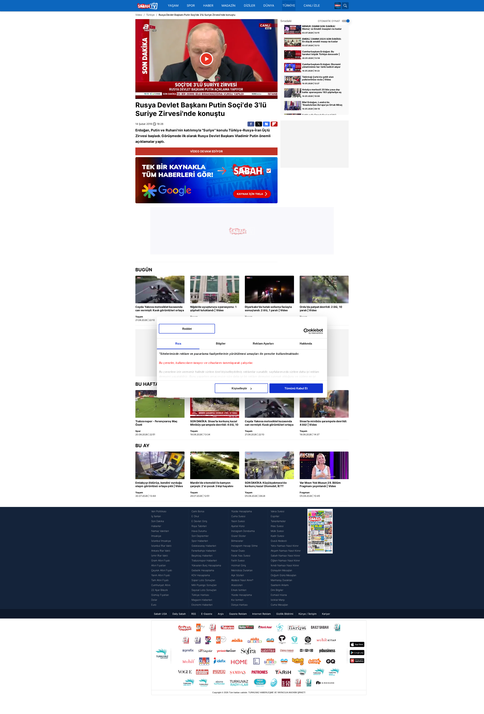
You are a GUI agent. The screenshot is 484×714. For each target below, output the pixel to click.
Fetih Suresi (238, 560)
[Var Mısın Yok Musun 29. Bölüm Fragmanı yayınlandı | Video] (324, 465)
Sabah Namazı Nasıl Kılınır (285, 555)
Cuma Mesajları (279, 604)
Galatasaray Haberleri (204, 545)
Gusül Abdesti (279, 540)
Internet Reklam (261, 613)
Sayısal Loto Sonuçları (204, 589)
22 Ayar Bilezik (159, 589)
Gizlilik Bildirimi (284, 613)
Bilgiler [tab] (221, 343)
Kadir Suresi (277, 535)
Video (138, 14)
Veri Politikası (158, 511)
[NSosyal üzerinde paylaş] (266, 124)
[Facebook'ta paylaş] (250, 124)
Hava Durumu (199, 530)
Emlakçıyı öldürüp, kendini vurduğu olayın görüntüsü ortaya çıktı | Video (159, 484)
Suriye (146, 113)
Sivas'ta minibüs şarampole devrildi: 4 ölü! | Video (323, 423)
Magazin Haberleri (202, 599)
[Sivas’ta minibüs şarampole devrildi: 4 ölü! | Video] (324, 404)
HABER (208, 5)
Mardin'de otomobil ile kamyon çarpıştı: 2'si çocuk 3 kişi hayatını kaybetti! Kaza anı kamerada (211, 484)
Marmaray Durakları (281, 580)
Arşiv (221, 613)
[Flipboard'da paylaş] (274, 124)
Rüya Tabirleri (199, 526)
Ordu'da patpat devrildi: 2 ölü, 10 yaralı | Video (321, 308)
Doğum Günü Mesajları (283, 575)
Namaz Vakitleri (160, 530)
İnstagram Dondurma (243, 530)
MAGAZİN (228, 5)
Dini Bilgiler (277, 589)
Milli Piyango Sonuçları (204, 585)
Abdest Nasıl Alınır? (242, 580)
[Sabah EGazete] (320, 558)
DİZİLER (249, 5)
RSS (193, 613)
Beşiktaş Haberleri (202, 555)
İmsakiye (156, 535)
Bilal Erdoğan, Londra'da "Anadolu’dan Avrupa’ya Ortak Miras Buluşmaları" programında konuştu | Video (322, 104)
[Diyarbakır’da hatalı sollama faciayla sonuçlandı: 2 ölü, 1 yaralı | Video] (269, 289)
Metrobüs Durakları (242, 570)
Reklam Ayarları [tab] (263, 343)
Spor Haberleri (200, 540)
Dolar (154, 599)
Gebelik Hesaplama (203, 570)
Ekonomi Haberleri (202, 604)
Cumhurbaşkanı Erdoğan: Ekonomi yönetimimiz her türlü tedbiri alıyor (321, 65)
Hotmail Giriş (238, 565)
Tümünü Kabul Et (296, 388)
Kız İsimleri (237, 599)
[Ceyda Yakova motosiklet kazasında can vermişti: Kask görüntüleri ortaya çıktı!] (160, 289)
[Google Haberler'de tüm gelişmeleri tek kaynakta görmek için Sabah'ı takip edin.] (206, 182)
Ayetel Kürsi (238, 526)
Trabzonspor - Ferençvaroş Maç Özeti (156, 423)
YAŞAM (173, 5)
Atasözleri (237, 585)
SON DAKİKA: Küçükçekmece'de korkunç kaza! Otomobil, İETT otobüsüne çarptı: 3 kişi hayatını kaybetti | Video (266, 484)
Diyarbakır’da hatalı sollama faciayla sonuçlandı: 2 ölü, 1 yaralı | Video (268, 308)
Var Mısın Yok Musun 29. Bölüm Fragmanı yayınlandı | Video (320, 484)
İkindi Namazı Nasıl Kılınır (285, 565)
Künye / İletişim (307, 613)
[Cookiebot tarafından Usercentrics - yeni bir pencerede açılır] (306, 331)
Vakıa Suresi (277, 511)
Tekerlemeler (278, 521)
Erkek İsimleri (238, 589)
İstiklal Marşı (278, 599)
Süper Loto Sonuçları (203, 580)
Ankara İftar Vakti (160, 550)
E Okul (195, 516)
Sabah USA (160, 613)
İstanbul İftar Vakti (161, 545)
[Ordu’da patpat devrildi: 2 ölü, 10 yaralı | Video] (324, 289)
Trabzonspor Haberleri (204, 560)
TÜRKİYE (288, 5)
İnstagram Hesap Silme (244, 545)
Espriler (275, 516)
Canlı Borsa (198, 511)
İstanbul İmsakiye (161, 540)
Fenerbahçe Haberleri (204, 550)
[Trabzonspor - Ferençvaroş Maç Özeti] (160, 404)
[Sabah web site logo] (337, 5)
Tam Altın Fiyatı (160, 580)
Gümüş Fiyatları (160, 594)
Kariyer (326, 613)
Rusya (145, 105)
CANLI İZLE (312, 5)
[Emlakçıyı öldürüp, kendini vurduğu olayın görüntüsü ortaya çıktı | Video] (160, 465)
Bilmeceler (237, 540)
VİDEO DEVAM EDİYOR (206, 151)
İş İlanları (156, 516)
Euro (153, 604)
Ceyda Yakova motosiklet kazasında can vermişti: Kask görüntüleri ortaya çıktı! (159, 308)
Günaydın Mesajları (281, 570)
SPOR (191, 5)
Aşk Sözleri (237, 575)
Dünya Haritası (239, 604)
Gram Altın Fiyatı (160, 560)
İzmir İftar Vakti (159, 555)
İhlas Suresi (277, 526)
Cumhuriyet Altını (160, 585)
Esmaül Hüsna (279, 594)
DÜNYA (268, 5)
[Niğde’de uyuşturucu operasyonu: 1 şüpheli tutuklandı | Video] (214, 289)
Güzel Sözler (238, 535)
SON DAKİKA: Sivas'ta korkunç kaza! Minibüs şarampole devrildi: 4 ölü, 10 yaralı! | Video (214, 423)
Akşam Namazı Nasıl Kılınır (286, 550)
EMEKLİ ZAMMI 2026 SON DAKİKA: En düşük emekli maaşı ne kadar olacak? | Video (321, 40)
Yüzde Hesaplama (241, 511)
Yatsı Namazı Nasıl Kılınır (285, 545)
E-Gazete (206, 613)
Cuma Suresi (238, 516)
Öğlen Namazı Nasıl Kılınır (285, 560)
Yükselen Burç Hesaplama (206, 565)
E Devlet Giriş (199, 521)
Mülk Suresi (277, 530)
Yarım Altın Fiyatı (160, 575)
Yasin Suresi (238, 521)
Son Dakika (157, 521)
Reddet (187, 328)
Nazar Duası (238, 550)
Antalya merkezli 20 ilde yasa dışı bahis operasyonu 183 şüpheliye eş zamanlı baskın (321, 91)
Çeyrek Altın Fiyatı (161, 570)
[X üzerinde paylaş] (258, 124)
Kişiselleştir (239, 388)
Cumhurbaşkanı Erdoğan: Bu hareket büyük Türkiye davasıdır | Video (321, 53)
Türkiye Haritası (200, 594)
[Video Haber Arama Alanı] (345, 5)
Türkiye (150, 14)
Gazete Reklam (238, 613)
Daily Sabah (179, 613)
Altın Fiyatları (158, 565)
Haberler (156, 526)
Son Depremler (200, 535)
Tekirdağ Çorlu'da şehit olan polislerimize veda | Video (318, 78)
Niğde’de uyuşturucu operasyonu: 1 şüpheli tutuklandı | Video (213, 308)
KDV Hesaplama (201, 575)
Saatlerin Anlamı (280, 585)
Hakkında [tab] (306, 343)
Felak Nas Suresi (240, 555)
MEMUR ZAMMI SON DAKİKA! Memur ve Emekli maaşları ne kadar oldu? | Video (322, 28)
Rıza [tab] (178, 343)
